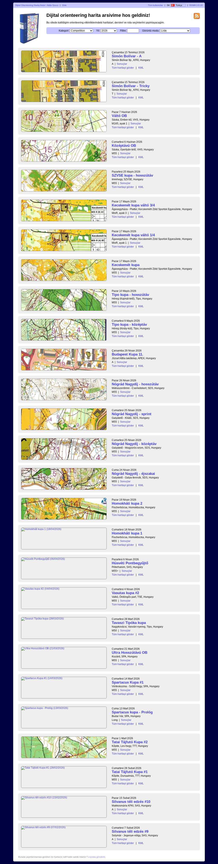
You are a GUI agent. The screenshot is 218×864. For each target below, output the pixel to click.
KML (141, 67)
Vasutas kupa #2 (125, 593)
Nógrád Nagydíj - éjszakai (133, 474)
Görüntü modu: (150, 30)
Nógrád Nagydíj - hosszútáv (135, 384)
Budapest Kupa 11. (127, 354)
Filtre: (123, 30)
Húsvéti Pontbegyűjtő (130, 563)
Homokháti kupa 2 (127, 503)
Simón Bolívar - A (127, 56)
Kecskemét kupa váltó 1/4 (133, 235)
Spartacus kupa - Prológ (132, 712)
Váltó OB (119, 116)
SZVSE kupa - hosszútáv (132, 175)
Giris (64, 5)
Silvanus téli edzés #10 (131, 802)
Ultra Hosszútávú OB (129, 653)
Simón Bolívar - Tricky (130, 86)
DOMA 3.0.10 (196, 5)
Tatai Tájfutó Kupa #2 (130, 742)
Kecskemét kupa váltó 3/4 (133, 205)
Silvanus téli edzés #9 (130, 831)
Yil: (98, 30)
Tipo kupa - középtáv (129, 325)
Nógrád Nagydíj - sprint (131, 414)
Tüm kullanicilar (155, 5)
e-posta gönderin (96, 857)
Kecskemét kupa (125, 265)
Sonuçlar (122, 63)
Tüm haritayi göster (123, 67)
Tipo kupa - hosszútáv (130, 295)
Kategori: (64, 30)
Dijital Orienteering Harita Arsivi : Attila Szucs (36, 5)
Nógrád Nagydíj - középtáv (134, 444)
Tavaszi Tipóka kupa (129, 623)
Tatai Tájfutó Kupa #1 (130, 772)
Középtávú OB (124, 146)
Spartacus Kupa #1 (127, 682)
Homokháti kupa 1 (127, 533)
